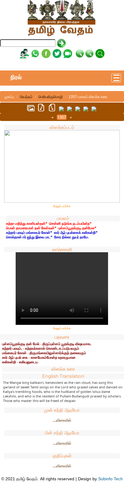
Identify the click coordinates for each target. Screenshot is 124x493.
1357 (62, 117)
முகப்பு (9, 97)
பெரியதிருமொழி (51, 97)
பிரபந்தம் (26, 97)
